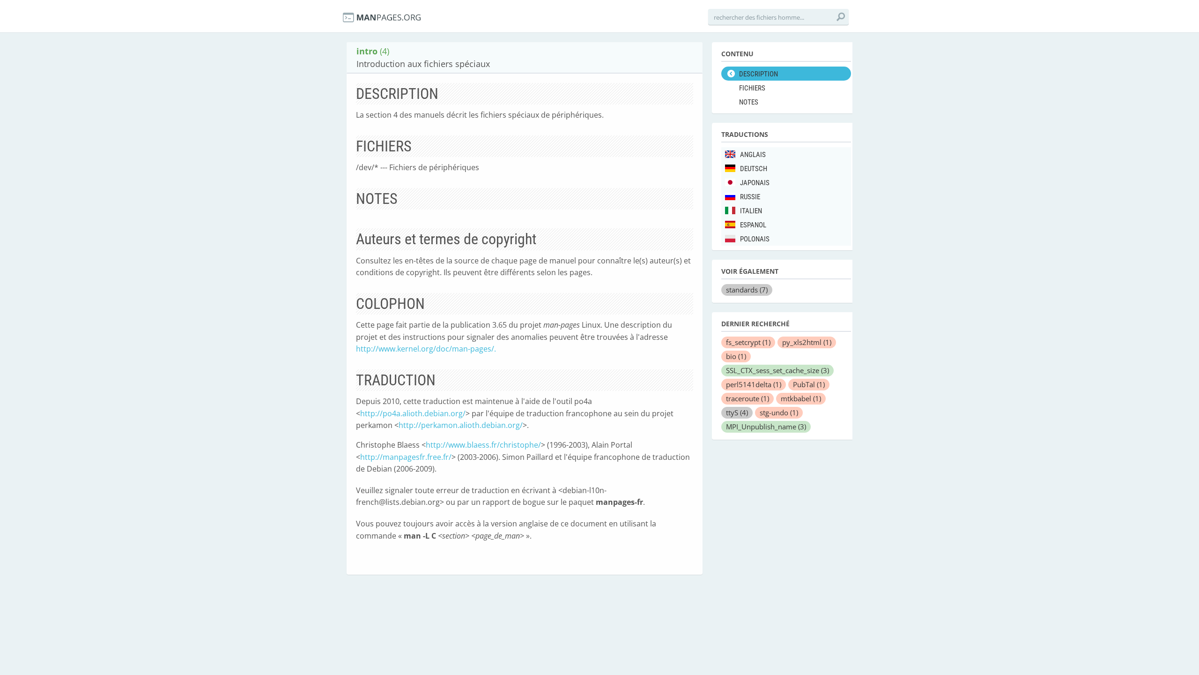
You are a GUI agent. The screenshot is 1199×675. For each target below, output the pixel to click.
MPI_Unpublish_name (766, 426)
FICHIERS (752, 88)
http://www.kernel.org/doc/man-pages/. (426, 349)
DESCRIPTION (758, 74)
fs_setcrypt (748, 342)
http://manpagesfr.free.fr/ (405, 457)
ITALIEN (751, 211)
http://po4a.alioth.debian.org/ (413, 413)
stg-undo (779, 412)
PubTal (809, 384)
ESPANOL (753, 225)
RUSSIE (750, 197)
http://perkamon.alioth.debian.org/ (461, 425)
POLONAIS (755, 239)
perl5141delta (753, 384)
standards (747, 289)
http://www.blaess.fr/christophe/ (483, 445)
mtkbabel (801, 398)
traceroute (747, 398)
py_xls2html (806, 342)
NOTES (748, 102)
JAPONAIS (755, 183)
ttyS (737, 412)
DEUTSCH (753, 169)
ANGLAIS (753, 154)
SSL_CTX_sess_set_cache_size (777, 370)
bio (736, 356)
